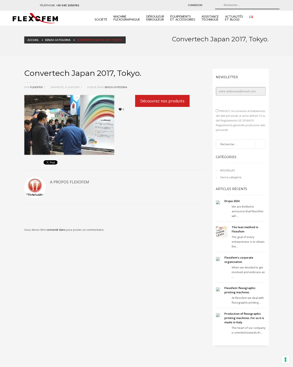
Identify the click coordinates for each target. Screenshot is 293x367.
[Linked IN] (17, 5)
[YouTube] (23, 5)
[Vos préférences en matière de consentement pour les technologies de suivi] (285, 359)
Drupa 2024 (231, 201)
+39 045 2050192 (67, 5)
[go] (218, 5)
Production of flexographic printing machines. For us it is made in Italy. (244, 318)
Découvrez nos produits (162, 100)
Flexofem (36, 87)
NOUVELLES (227, 170)
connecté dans (56, 230)
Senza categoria (115, 87)
